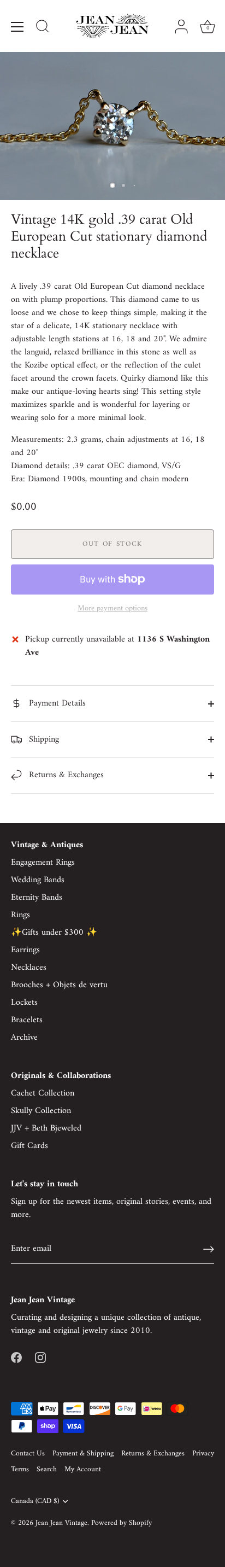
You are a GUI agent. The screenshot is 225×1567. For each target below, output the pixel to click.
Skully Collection (41, 1111)
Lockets (24, 1002)
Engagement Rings (43, 862)
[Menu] (17, 27)
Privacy (203, 1453)
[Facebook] (16, 1357)
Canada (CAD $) (35, 1501)
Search (47, 1469)
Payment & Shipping (83, 1453)
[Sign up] (208, 1249)
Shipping (42, 739)
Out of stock (112, 544)
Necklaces (28, 967)
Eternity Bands (36, 897)
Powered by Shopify (121, 1523)
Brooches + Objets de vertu (59, 985)
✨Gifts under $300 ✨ (54, 932)
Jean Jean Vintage (61, 1523)
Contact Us (28, 1453)
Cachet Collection (42, 1093)
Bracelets (27, 1020)
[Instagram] (40, 1357)
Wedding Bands (37, 880)
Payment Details (56, 703)
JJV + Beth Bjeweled (46, 1128)
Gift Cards (29, 1146)
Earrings (25, 950)
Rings (20, 915)
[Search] (43, 28)
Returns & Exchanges (65, 775)
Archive (24, 1037)
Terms (20, 1469)
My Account (82, 1469)
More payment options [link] (112, 608)
